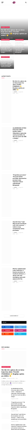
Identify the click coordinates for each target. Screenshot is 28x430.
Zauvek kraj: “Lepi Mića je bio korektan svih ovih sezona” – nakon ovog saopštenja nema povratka (6, 63)
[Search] (26, 2)
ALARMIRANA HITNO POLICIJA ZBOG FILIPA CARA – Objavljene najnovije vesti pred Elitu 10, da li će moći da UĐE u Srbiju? (7, 47)
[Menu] (2, 2)
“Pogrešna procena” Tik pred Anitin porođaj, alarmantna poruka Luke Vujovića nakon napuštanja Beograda (20, 47)
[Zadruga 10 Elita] (14, 2)
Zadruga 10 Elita (6, 367)
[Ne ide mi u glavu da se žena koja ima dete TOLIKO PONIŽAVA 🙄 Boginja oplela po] (14, 23)
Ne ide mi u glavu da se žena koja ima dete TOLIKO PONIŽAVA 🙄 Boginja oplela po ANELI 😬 (14, 32)
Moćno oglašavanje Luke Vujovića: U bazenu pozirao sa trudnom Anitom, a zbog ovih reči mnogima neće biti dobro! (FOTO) (19, 274)
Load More (13, 315)
